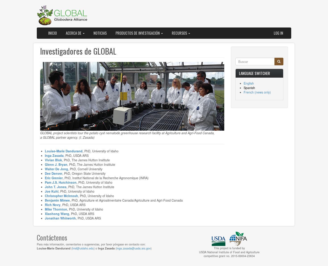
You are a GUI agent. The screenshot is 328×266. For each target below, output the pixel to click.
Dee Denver (53, 173)
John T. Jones (55, 187)
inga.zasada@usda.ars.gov (133, 248)
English (249, 83)
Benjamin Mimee (57, 200)
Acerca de (74, 33)
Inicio (52, 33)
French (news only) (257, 92)
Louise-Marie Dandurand (64, 151)
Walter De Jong (56, 169)
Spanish (249, 87)
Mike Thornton (56, 209)
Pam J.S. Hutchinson (61, 182)
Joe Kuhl (51, 191)
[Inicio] (62, 15)
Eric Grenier (54, 178)
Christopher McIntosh (61, 196)
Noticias (100, 33)
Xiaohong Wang (57, 213)
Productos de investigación (138, 33)
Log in (278, 33)
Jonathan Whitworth (60, 218)
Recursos (180, 33)
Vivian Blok (53, 160)
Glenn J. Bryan (56, 164)
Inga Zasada (54, 155)
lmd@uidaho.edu (83, 248)
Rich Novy (52, 204)
